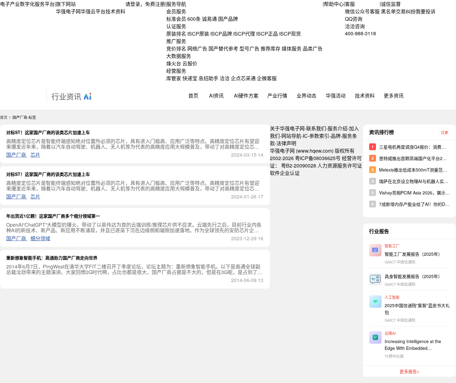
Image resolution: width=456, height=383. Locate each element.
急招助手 (208, 78)
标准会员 (176, 18)
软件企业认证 (285, 172)
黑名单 (388, 11)
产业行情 (277, 95)
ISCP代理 (244, 33)
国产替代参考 (223, 48)
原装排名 (176, 33)
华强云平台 (93, 11)
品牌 (336, 135)
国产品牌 (228, 18)
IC (305, 135)
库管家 (173, 78)
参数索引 (319, 135)
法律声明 (286, 143)
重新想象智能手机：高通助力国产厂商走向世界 (51, 258)
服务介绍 (337, 128)
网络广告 (197, 48)
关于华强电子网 (287, 128)
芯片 (35, 154)
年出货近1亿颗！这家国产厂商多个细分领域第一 (53, 216)
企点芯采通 (243, 78)
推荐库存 (270, 48)
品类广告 (313, 48)
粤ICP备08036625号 (318, 158)
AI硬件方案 (246, 95)
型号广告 (249, 48)
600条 (194, 18)
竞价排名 (176, 48)
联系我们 (316, 128)
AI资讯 (216, 95)
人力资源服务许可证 (339, 165)
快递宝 (189, 78)
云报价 (189, 63)
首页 (193, 95)
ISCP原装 (198, 33)
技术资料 (115, 11)
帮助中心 (334, 3)
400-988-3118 (360, 33)
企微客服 (267, 78)
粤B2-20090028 (298, 165)
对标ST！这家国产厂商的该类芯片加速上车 (48, 132)
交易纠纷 (406, 11)
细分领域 (40, 238)
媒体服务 (292, 48)
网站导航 (291, 135)
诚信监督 (391, 3)
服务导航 (176, 3)
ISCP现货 (290, 33)
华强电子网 (68, 11)
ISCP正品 (267, 33)
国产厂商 (16, 154)
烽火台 (173, 63)
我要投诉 (426, 11)
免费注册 (155, 3)
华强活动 (336, 95)
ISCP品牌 (221, 33)
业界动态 (306, 95)
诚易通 (209, 18)
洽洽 (225, 78)
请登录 (132, 3)
